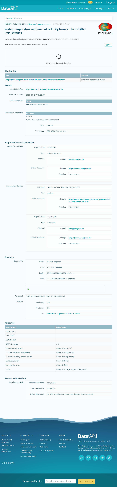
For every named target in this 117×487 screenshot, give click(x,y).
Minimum (40, 302)
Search (9, 18)
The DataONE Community (26, 451)
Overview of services (6, 441)
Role (43, 153)
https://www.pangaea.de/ (80, 168)
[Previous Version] (54, 24)
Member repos (26, 443)
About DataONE (66, 440)
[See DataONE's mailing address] (109, 458)
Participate (25, 440)
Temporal (19, 296)
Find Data (9, 463)
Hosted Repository (6, 450)
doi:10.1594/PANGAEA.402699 (39, 24)
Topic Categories (16, 101)
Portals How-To (46, 450)
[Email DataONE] (95, 458)
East (42, 267)
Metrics (62, 443)
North (41, 262)
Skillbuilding (45, 440)
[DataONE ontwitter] (81, 458)
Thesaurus (39, 131)
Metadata (18, 18)
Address (41, 159)
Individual (41, 187)
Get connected (86, 481)
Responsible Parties (14, 186)
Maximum (40, 308)
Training (43, 443)
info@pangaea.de (76, 159)
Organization (39, 147)
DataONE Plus (7, 446)
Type (42, 125)
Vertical (20, 302)
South (41, 273)
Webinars (44, 447)
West (42, 279)
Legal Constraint (16, 382)
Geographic (18, 261)
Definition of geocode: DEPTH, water (63, 314)
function (62, 174)
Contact (62, 447)
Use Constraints (37, 388)
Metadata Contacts (15, 146)
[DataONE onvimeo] (88, 458)
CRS (42, 314)
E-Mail (63, 159)
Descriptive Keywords (14, 113)
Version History (63, 24)
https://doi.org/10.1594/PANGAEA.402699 (44, 89)
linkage (63, 168)
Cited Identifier (16, 89)
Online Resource (38, 168)
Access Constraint (36, 383)
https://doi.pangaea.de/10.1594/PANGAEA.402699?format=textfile (35, 80)
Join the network (28, 447)
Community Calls (28, 456)
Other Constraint (37, 394)
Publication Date (16, 95)
